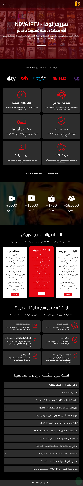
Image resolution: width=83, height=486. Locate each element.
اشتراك (4, 4)
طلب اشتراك (41, 43)
